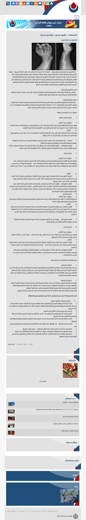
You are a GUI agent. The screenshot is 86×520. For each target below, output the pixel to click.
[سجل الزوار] (40, 5)
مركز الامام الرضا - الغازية (70, 402)
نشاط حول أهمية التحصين (70, 416)
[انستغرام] (17, 5)
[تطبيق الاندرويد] (21, 5)
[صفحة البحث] (8, 5)
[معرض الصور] (47, 5)
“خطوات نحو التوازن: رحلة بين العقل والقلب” (65, 424)
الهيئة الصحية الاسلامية (65, 516)
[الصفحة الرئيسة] (51, 5)
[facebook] (32, 5)
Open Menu (76, 17)
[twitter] (28, 5)
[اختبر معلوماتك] (44, 5)
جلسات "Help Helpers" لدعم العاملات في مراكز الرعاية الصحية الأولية (57, 409)
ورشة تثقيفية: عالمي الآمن (70, 431)
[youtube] (24, 5)
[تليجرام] (13, 5)
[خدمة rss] (36, 5)
